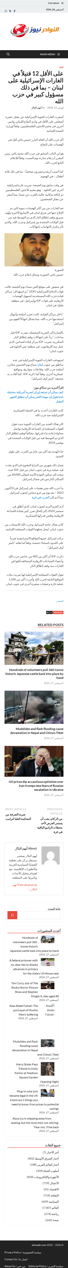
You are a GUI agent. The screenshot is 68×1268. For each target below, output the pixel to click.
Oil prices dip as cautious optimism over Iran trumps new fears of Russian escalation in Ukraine (36, 786)
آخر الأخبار (53, 1152)
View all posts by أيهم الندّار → (25, 887)
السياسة (54, 1201)
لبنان (40, 364)
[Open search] (8, 54)
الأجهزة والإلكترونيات (46, 1177)
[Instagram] (6, 11)
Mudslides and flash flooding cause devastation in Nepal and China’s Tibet (36, 731)
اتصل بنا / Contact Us (16, 1259)
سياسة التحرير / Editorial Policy (46, 1266)
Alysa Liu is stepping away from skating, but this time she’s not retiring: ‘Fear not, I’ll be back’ (35, 1123)
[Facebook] (14, 11)
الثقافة (55, 1195)
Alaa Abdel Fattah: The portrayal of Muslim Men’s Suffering (23, 1010)
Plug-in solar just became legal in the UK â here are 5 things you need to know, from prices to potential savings (34, 1099)
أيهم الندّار (37, 107)
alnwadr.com (39, 1244)
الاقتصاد (54, 1189)
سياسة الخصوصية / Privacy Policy (23, 1252)
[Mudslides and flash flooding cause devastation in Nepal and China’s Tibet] (34, 708)
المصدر (59, 600)
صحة (56, 1220)
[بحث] (12, 915)
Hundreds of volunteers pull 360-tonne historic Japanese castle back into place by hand (34, 674)
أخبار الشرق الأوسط (47, 1158)
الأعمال (54, 1183)
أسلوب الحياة (51, 1170)
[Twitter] (10, 11)
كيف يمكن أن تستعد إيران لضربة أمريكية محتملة (35, 392)
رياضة (55, 1213)
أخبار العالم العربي (48, 1164)
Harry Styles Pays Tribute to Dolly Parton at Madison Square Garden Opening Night (37, 1072)
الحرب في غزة (40, 497)
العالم (61, 67)
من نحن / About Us (15, 1266)
